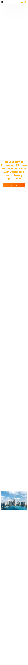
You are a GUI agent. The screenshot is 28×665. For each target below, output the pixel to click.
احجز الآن (14, 185)
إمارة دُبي (24, 2)
